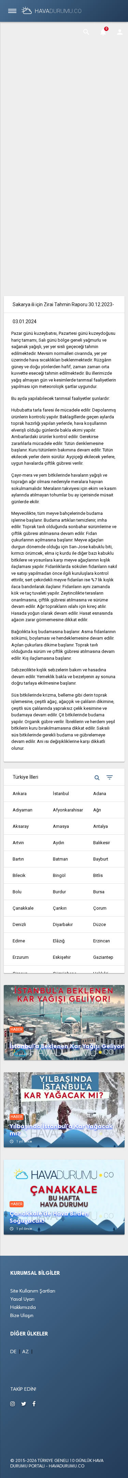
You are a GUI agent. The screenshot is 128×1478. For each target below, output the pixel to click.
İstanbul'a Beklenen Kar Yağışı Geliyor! (67, 1046)
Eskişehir (62, 957)
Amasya (61, 826)
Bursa (98, 891)
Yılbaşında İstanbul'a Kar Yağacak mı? (61, 1130)
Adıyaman (22, 809)
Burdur (59, 891)
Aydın (58, 842)
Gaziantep (103, 957)
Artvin (18, 842)
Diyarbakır (63, 924)
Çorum (99, 908)
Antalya (100, 826)
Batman (60, 859)
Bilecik (19, 875)
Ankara (20, 793)
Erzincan (101, 940)
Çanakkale (23, 908)
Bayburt (100, 859)
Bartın (18, 859)
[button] (86, 33)
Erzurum (21, 957)
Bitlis (98, 875)
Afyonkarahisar (68, 809)
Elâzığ (59, 940)
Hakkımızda (23, 1307)
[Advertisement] (64, 90)
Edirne (19, 940)
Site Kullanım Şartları (32, 1291)
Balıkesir (101, 842)
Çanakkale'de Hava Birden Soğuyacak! (49, 1217)
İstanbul (61, 793)
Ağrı (97, 809)
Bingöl (59, 875)
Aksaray (21, 826)
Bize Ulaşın (21, 1315)
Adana (99, 793)
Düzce (99, 924)
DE (14, 1352)
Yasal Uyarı (22, 1299)
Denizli (19, 924)
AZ (26, 1352)
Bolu (17, 891)
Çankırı (60, 908)
